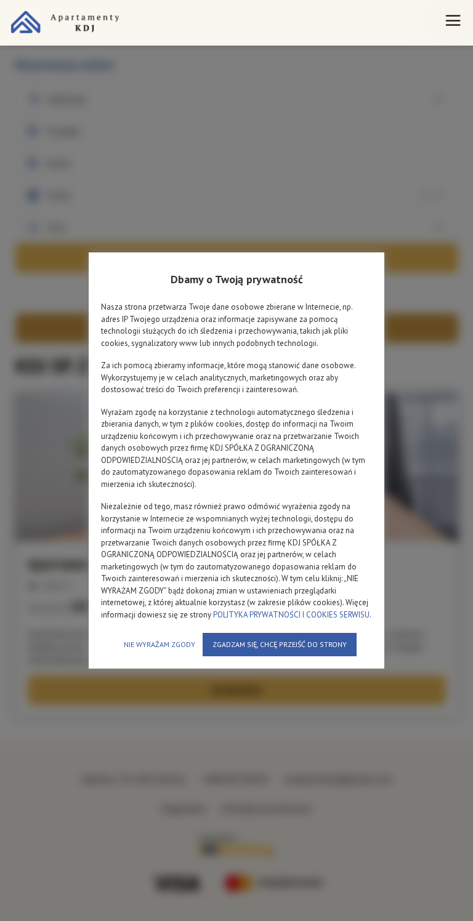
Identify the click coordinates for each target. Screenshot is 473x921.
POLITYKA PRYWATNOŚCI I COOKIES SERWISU (291, 614)
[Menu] (453, 23)
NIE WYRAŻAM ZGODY (159, 644)
